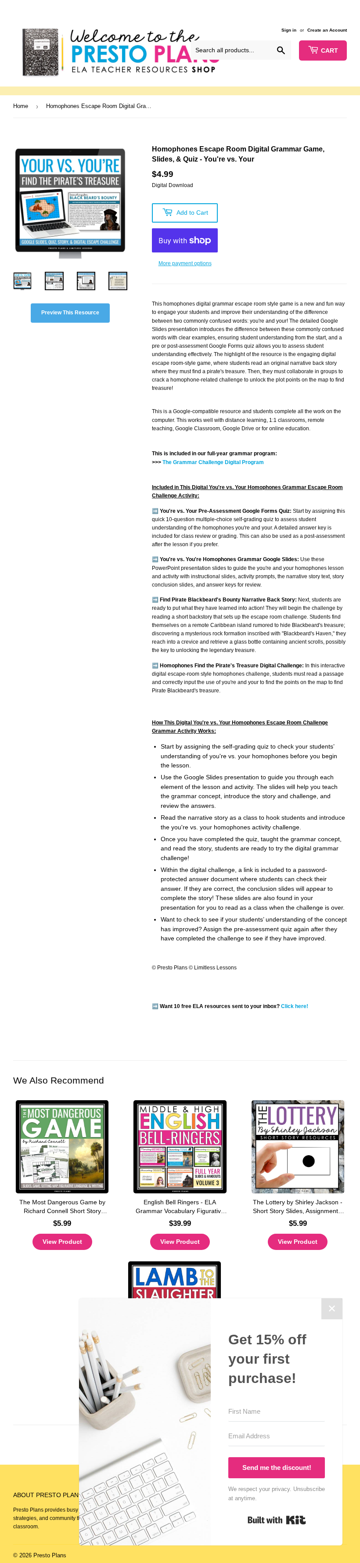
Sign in (288, 30)
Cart (329, 50)
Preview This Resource (70, 313)
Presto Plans (49, 1555)
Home (20, 106)
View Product (62, 1241)
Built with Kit (277, 1520)
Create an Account (327, 30)
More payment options (185, 263)
